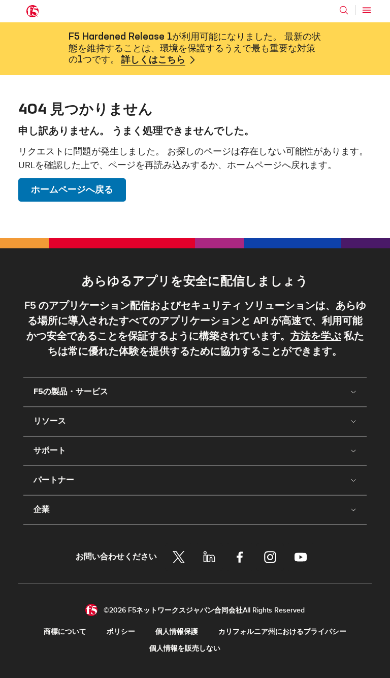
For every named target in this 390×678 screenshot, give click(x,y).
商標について (65, 631)
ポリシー (121, 631)
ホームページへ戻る (72, 189)
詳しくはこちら (153, 59)
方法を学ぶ (315, 336)
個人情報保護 (176, 631)
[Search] (344, 10)
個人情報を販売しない (184, 648)
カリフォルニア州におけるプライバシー (282, 631)
